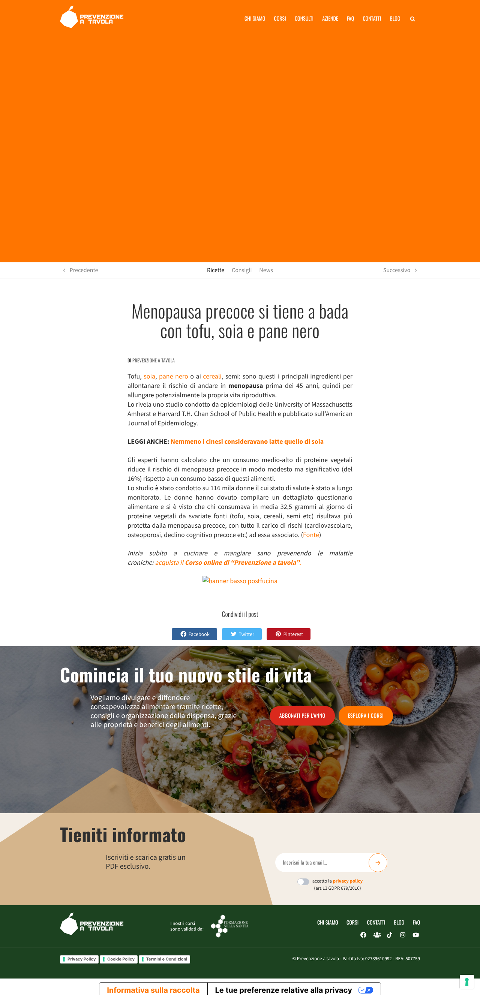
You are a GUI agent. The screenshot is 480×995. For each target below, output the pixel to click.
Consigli (242, 270)
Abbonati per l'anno (302, 716)
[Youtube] (416, 935)
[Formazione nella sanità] (230, 925)
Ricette (215, 270)
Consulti (304, 18)
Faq (350, 18)
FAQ (416, 922)
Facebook (199, 634)
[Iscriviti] (378, 862)
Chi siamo (255, 18)
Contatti (372, 18)
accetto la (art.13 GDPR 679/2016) (337, 884)
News (266, 270)
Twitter (246, 634)
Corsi (280, 18)
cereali (212, 376)
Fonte (311, 534)
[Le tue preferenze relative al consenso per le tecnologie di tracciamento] (467, 982)
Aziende (330, 18)
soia (149, 376)
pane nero (173, 376)
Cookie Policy (121, 959)
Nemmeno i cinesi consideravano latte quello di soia (247, 441)
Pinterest (293, 634)
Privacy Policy (82, 959)
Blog (395, 18)
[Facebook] (363, 935)
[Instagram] (403, 935)
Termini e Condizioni (167, 959)
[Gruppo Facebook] (376, 935)
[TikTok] (390, 935)
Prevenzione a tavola (153, 360)
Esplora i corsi (366, 716)
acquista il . (228, 562)
